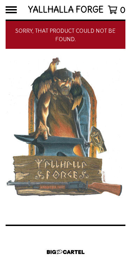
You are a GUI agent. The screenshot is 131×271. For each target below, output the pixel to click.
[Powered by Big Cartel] (66, 252)
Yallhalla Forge (65, 10)
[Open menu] (11, 10)
